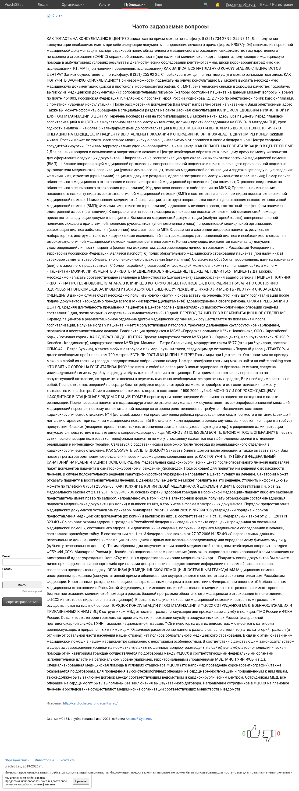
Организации (73, 4)
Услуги (104, 4)
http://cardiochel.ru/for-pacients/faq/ (90, 703)
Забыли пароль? (32, 591)
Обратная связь (17, 760)
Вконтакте (66, 760)
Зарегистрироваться (22, 602)
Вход (264, 4)
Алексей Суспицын (140, 719)
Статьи (57, 15)
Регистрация (283, 4)
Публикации (135, 4)
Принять (81, 781)
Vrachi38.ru (14, 4)
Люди (43, 4)
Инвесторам (44, 760)
